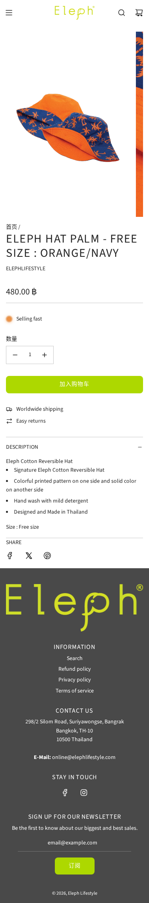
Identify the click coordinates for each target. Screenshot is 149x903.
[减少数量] (15, 355)
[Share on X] (28, 557)
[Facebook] (65, 792)
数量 (11, 339)
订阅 (75, 866)
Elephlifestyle (25, 269)
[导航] (8, 12)
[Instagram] (84, 792)
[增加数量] (44, 355)
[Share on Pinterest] (47, 557)
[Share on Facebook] (10, 557)
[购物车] (139, 12)
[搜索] (121, 12)
